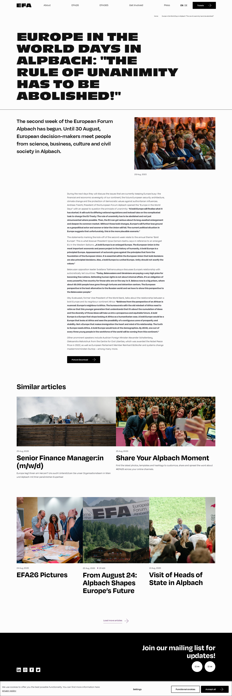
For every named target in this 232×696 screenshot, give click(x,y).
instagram (25, 670)
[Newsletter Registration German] (210, 666)
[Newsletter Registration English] (197, 666)
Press (167, 5)
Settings (137, 689)
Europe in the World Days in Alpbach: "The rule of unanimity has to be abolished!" (188, 16)
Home (156, 16)
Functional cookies (185, 689)
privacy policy (9, 690)
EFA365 (104, 5)
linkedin (19, 670)
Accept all (211, 689)
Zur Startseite (24, 5)
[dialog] (116, 688)
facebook (32, 670)
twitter (38, 670)
